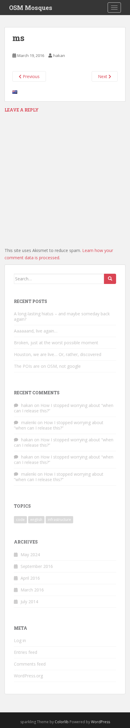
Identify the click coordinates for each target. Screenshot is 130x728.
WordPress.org (28, 676)
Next (103, 76)
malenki (28, 422)
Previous (30, 76)
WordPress (100, 721)
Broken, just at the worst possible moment (56, 342)
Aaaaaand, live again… (35, 331)
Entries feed (25, 652)
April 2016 (30, 578)
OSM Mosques (30, 7)
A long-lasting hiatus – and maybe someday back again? (62, 316)
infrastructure (59, 519)
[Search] (110, 279)
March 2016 (32, 590)
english (36, 519)
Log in (20, 640)
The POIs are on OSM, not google (47, 366)
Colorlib (62, 721)
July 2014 (29, 601)
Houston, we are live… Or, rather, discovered (57, 354)
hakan (59, 55)
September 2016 (37, 566)
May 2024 (30, 554)
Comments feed (30, 664)
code (20, 519)
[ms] (14, 91)
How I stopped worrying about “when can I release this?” (63, 408)
